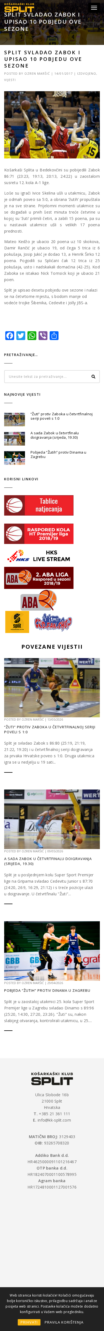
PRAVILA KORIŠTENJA (64, 1322)
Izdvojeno (86, 73)
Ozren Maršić (37, 73)
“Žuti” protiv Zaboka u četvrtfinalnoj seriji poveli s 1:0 (62, 416)
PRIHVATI (29, 1322)
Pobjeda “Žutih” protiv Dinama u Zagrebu (59, 454)
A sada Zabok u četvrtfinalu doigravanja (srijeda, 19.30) (55, 435)
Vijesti (10, 80)
